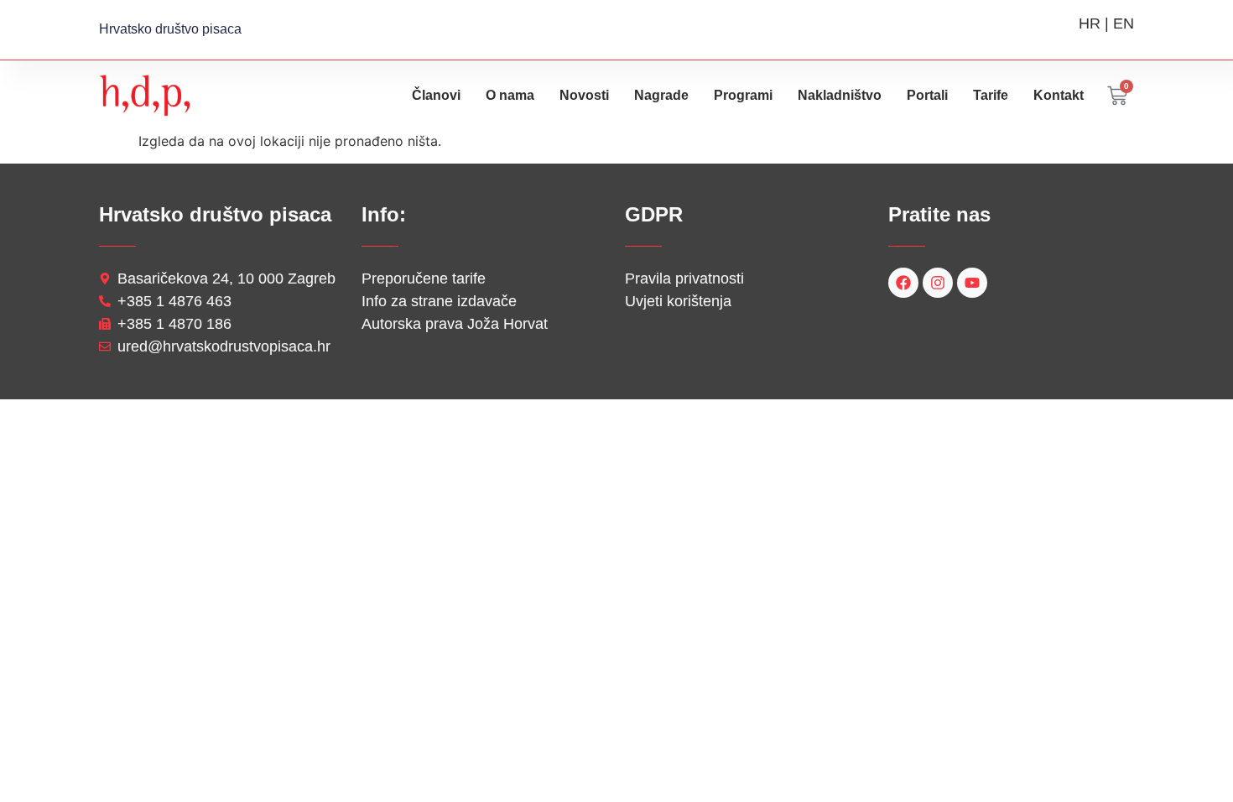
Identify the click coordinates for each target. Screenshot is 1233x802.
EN (1123, 23)
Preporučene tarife (424, 278)
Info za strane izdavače (439, 301)
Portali (927, 95)
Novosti (584, 95)
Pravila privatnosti (684, 278)
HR (1089, 23)
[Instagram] (938, 283)
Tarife (990, 95)
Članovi (436, 95)
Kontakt (1058, 95)
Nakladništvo (840, 95)
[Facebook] (903, 283)
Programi (743, 95)
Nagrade (661, 95)
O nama (510, 95)
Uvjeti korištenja (678, 301)
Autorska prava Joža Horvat (455, 323)
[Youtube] (972, 283)
